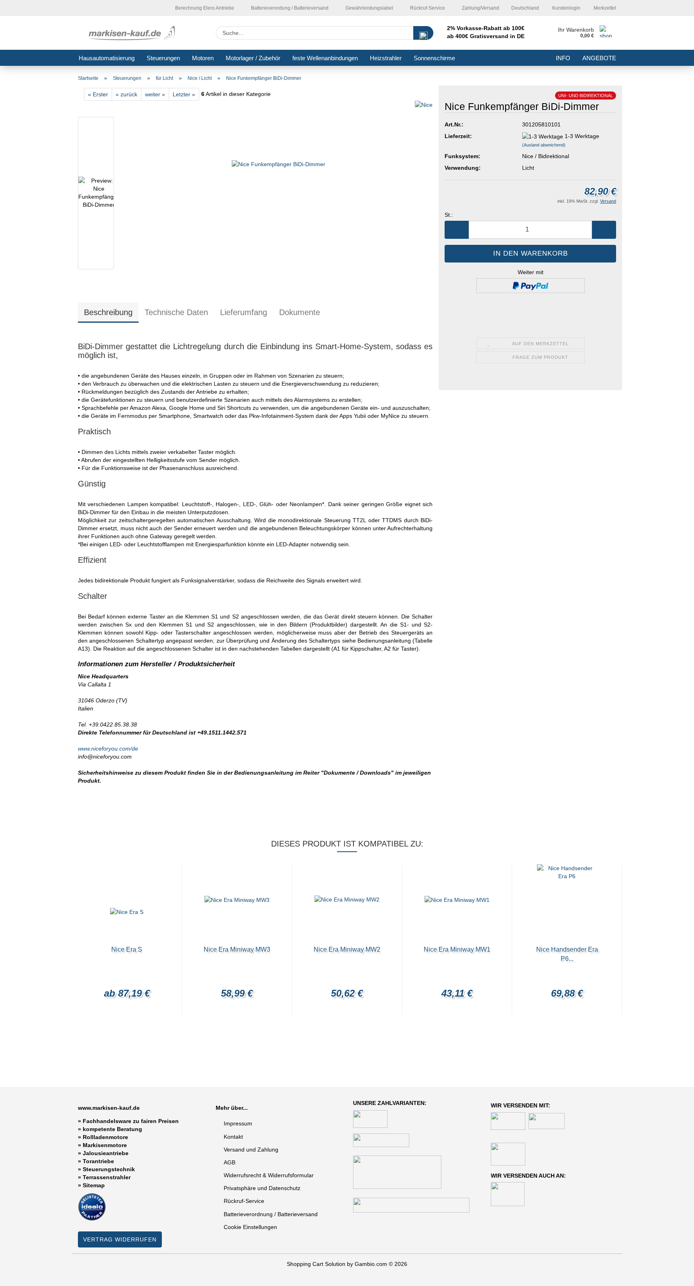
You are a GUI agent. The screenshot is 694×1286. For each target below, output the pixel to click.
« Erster (98, 94)
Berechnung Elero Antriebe (204, 8)
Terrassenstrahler (107, 1177)
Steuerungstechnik (109, 1169)
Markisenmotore (105, 1145)
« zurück (126, 94)
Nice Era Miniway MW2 (347, 949)
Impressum (238, 1123)
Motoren (203, 58)
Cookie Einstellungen (250, 1227)
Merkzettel (604, 8)
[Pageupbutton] (672, 1274)
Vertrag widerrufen (120, 1239)
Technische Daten (176, 312)
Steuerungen (163, 58)
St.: (449, 215)
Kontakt (233, 1136)
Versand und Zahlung (251, 1149)
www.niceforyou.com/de (108, 748)
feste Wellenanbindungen (325, 58)
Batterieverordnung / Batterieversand (271, 1214)
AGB (229, 1162)
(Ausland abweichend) (543, 144)
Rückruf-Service (427, 8)
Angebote (599, 58)
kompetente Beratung (112, 1129)
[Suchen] (423, 33)
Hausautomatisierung (107, 58)
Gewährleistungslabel (368, 8)
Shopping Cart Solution (316, 1264)
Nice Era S (126, 949)
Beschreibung (108, 312)
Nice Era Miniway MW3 (237, 949)
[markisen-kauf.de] (133, 33)
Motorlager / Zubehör (253, 58)
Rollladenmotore (105, 1137)
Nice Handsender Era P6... (567, 954)
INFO (563, 58)
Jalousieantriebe (106, 1153)
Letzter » (184, 94)
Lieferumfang (243, 312)
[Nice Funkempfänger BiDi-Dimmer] (278, 194)
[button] (457, 230)
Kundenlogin (565, 8)
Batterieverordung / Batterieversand (289, 8)
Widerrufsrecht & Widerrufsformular (269, 1175)
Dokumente (299, 312)
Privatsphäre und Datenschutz (262, 1188)
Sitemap (94, 1185)
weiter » (155, 94)
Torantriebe (98, 1161)
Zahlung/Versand (480, 8)
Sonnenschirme (434, 58)
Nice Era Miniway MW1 (457, 949)
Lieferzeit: (458, 136)
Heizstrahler (386, 58)
